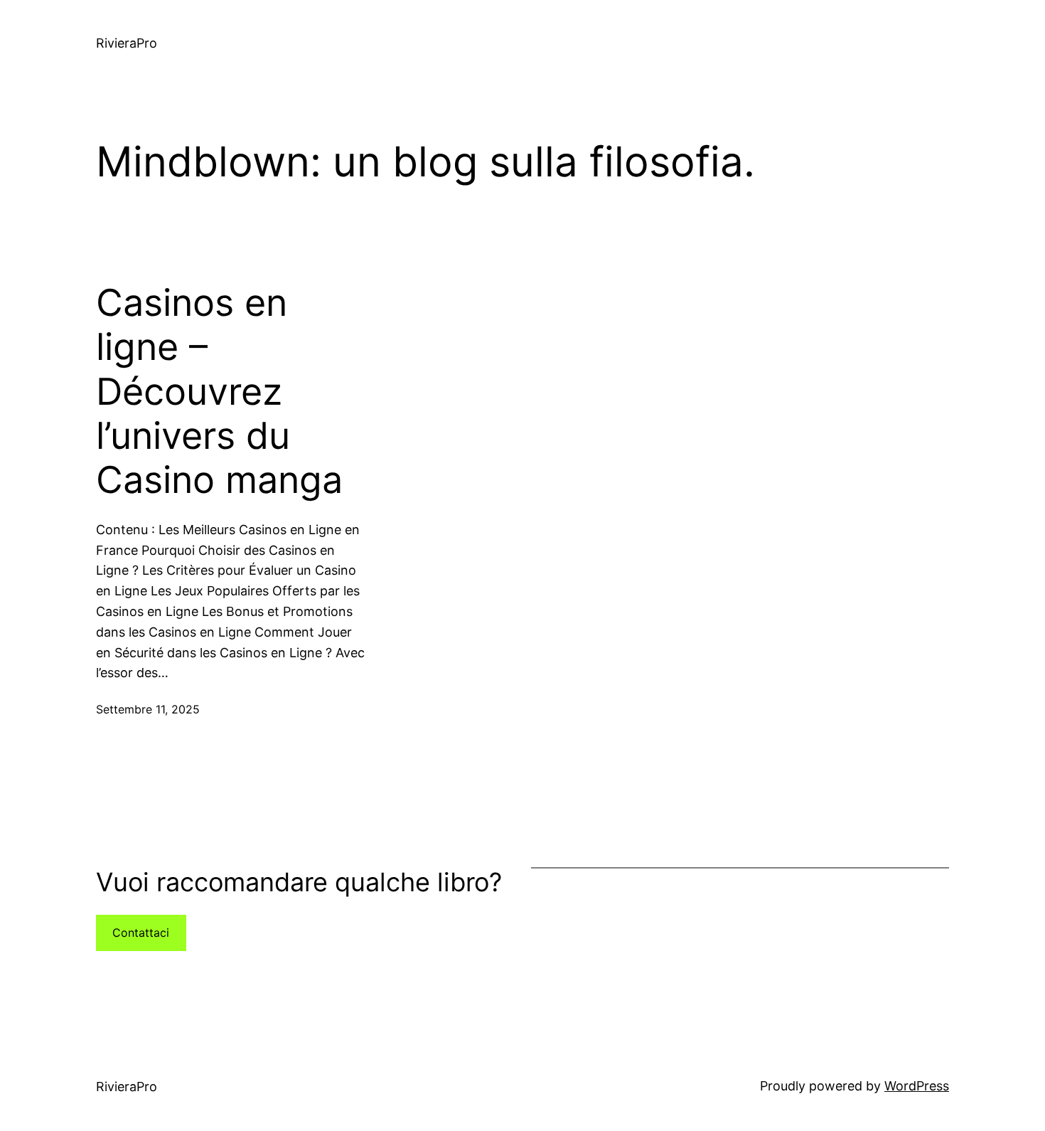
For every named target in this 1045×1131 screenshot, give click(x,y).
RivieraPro (126, 43)
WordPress (916, 1085)
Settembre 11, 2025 (148, 709)
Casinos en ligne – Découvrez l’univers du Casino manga (219, 392)
